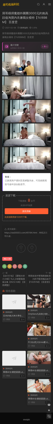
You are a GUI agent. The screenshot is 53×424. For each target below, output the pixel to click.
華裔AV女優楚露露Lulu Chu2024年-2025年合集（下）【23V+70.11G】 (38, 398)
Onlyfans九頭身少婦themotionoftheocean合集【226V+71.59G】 (38, 314)
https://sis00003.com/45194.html (20, 232)
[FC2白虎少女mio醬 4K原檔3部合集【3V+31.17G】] (39, 329)
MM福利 (26, 420)
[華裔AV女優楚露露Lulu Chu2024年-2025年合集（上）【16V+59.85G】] (14, 358)
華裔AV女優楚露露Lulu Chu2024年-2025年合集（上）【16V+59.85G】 (13, 372)
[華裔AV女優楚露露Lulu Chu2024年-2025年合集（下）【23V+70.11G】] (39, 385)
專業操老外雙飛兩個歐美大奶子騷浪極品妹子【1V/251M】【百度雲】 (39, 278)
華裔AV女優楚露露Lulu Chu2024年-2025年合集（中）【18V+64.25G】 (38, 370)
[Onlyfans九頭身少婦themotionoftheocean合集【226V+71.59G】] (39, 301)
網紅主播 (7, 259)
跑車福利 (24, 27)
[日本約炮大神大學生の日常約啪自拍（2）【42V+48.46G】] (14, 301)
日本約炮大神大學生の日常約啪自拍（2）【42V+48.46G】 (13, 315)
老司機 (11, 4)
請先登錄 (26, 211)
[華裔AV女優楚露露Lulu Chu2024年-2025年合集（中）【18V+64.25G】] (39, 357)
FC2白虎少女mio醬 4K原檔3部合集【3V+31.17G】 (38, 342)
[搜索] (38, 4)
